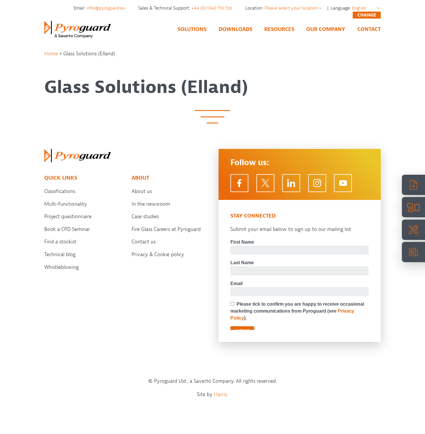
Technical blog (59, 254)
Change (366, 15)
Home (51, 53)
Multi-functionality (65, 203)
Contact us (144, 241)
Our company (325, 29)
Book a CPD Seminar (67, 229)
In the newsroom (151, 203)
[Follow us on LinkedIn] (291, 183)
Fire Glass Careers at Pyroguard (166, 229)
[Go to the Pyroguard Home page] (77, 29)
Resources (279, 29)
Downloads (235, 29)
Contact (369, 29)
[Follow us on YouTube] (343, 183)
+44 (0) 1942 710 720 (212, 8)
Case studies (145, 216)
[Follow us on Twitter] (265, 183)
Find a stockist (60, 241)
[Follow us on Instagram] (317, 183)
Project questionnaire (68, 216)
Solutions (192, 29)
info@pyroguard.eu (106, 8)
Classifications (59, 191)
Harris (220, 394)
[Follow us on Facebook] (239, 183)
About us (142, 191)
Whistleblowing (61, 267)
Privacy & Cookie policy (158, 254)
